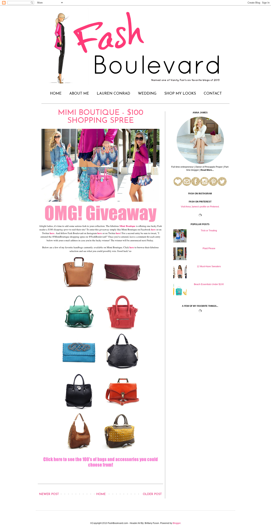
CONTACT (213, 94)
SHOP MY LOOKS (180, 94)
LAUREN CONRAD (113, 94)
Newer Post (49, 494)
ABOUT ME (79, 94)
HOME (56, 94)
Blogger (176, 523)
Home (101, 494)
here (153, 229)
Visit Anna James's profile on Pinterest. (200, 206)
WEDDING (147, 94)
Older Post (152, 494)
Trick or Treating (209, 230)
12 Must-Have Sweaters (209, 266)
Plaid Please (209, 248)
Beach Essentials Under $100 (209, 284)
